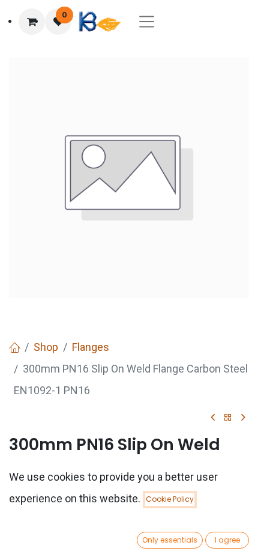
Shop (46, 347)
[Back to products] (228, 418)
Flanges (90, 347)
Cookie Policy (170, 499)
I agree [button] (227, 540)
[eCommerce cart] (32, 21)
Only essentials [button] (169, 540)
